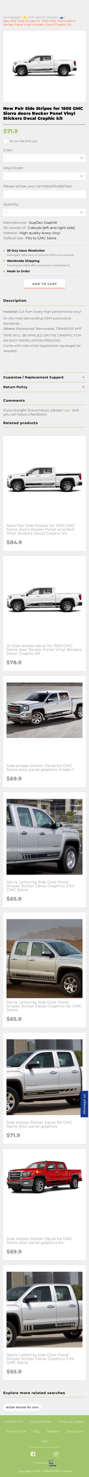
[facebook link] (33, 1454)
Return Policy (15, 387)
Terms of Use (16, 1431)
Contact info (14, 1422)
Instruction (75, 1431)
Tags (44, 1441)
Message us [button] (84, 1104)
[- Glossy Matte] (44, 176)
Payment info (41, 1422)
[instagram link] (56, 1454)
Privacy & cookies (71, 1422)
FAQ (36, 1431)
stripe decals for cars (22, 1407)
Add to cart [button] (44, 284)
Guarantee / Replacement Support (33, 377)
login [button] (67, 410)
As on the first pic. (24, 141)
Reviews (53, 1431)
